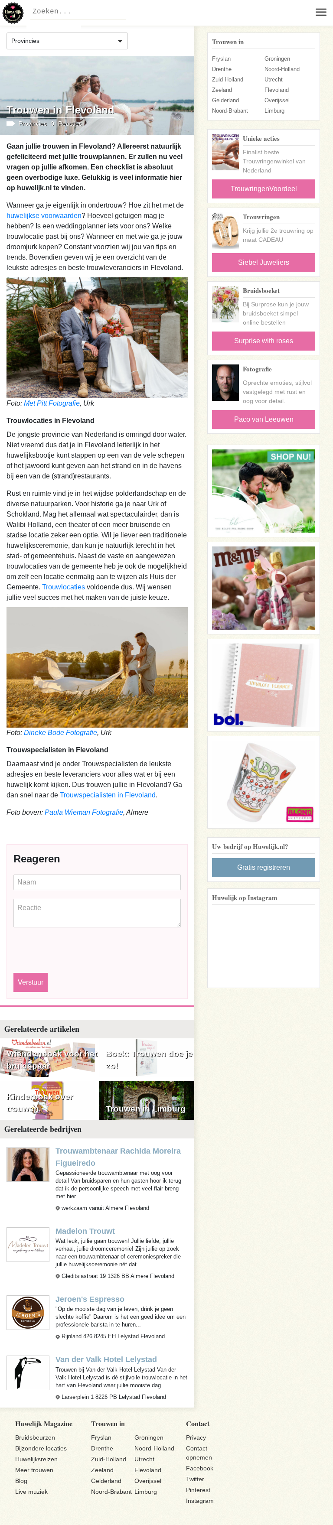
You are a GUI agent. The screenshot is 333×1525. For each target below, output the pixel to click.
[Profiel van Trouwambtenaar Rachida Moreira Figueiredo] (28, 1163)
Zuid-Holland (227, 79)
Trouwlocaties (63, 587)
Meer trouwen (34, 1469)
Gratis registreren (263, 867)
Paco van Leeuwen (264, 419)
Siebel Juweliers (263, 262)
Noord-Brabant (230, 110)
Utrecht (273, 79)
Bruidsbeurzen (35, 1437)
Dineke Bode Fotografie (60, 732)
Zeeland (222, 90)
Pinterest (198, 1489)
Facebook (199, 1468)
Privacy (196, 1437)
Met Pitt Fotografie (52, 403)
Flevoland (276, 90)
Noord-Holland (282, 69)
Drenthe (222, 69)
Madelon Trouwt (85, 1231)
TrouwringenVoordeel (264, 188)
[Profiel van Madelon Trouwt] (28, 1244)
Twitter (195, 1479)
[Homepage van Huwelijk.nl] (13, 13)
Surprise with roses (263, 341)
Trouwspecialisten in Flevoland (108, 795)
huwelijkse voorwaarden (44, 215)
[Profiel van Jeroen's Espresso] (28, 1312)
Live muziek (31, 1491)
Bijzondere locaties (41, 1448)
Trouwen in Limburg (146, 1108)
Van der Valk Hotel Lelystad (106, 1359)
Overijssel (277, 100)
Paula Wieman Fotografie (84, 812)
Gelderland (225, 100)
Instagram (200, 1500)
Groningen (277, 58)
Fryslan (221, 58)
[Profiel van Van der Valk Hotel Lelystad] (28, 1372)
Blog (21, 1480)
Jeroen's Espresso (90, 1299)
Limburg (274, 110)
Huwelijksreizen (36, 1459)
